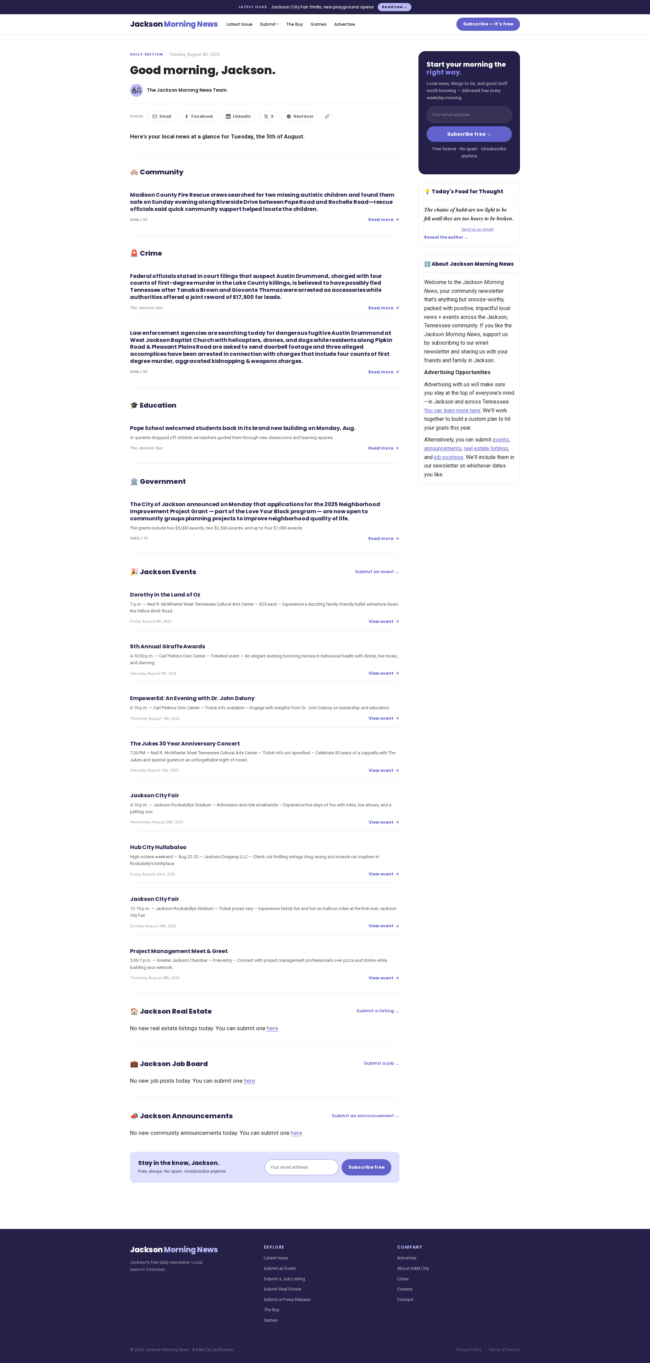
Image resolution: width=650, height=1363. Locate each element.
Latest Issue (239, 24)
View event (381, 621)
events (501, 439)
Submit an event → (377, 571)
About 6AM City (413, 1268)
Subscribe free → (469, 134)
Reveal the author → (446, 237)
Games (318, 24)
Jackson (174, 24)
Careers (404, 1289)
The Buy (294, 24)
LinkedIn (242, 116)
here (272, 1028)
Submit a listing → (377, 1011)
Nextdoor (303, 116)
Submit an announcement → (365, 1115)
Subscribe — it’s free (488, 24)
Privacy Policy (469, 1349)
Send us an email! (477, 229)
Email (165, 116)
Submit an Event (280, 1268)
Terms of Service (504, 1349)
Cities (403, 1278)
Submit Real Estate (282, 1289)
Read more (380, 219)
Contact (405, 1299)
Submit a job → (381, 1063)
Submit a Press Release (287, 1299)
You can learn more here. (452, 410)
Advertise (344, 24)
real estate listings (486, 448)
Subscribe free (366, 1167)
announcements (442, 448)
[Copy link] (327, 116)
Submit (269, 24)
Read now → (394, 6)
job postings (448, 457)
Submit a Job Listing (284, 1278)
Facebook (202, 116)
